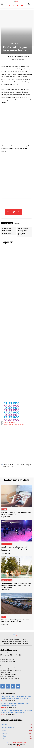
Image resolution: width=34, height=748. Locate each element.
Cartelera (18, 641)
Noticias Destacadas (7, 544)
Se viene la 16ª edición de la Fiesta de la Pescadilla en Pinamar (14, 704)
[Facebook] (9, 5)
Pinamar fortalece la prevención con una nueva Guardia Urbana (15, 621)
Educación (13, 643)
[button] (29, 4)
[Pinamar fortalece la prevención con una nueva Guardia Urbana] (16, 603)
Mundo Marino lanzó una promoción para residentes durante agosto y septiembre (14, 549)
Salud (20, 643)
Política (4, 617)
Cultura (11, 641)
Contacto (26, 643)
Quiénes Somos (8, 639)
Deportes (5, 641)
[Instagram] (13, 5)
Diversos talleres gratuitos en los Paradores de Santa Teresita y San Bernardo (16, 711)
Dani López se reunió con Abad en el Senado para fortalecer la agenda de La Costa (16, 697)
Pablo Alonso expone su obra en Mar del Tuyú (8, 232)
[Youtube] (22, 5)
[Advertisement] (17, 124)
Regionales (17, 223)
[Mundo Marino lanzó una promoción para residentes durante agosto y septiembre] (16, 530)
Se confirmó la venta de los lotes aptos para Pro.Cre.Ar (23, 233)
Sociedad (15, 43)
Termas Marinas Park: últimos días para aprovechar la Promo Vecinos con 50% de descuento (16, 585)
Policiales (6, 643)
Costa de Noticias (23, 56)
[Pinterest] (19, 212)
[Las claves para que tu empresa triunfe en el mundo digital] (16, 496)
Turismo (25, 641)
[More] (25, 212)
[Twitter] (17, 5)
